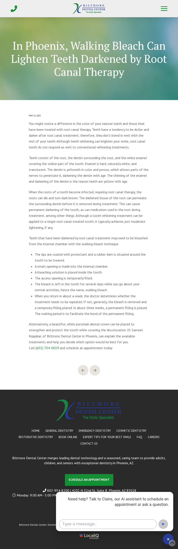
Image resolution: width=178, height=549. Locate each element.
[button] (164, 8)
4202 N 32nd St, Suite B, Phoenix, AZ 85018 (104, 490)
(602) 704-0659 (47, 348)
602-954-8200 (58, 490)
